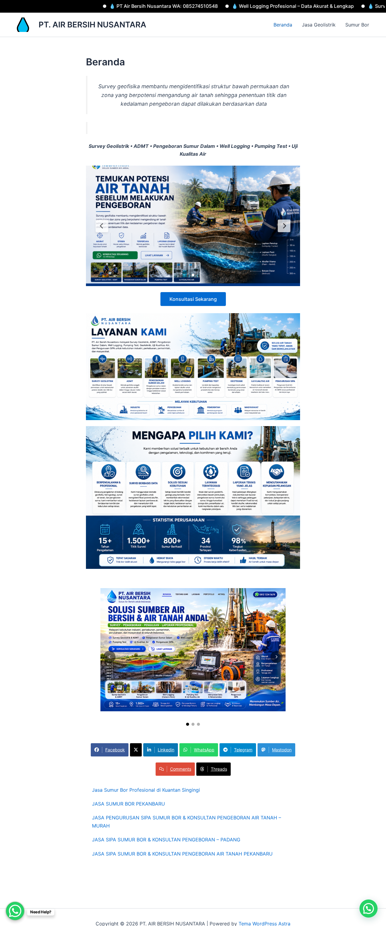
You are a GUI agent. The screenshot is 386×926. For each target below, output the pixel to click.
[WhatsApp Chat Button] (15, 911)
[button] (368, 908)
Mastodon (282, 749)
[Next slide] (277, 657)
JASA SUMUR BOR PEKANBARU (128, 804)
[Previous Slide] (102, 226)
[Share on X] (136, 749)
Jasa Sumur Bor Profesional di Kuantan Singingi (146, 790)
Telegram (243, 749)
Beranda (283, 25)
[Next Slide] (284, 226)
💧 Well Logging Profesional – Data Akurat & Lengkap (243, 6)
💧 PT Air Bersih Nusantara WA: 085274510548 (114, 6)
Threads (219, 769)
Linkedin (166, 749)
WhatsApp (204, 749)
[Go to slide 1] (187, 724)
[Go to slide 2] (193, 724)
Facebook (115, 749)
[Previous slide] (109, 657)
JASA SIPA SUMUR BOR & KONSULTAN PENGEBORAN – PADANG (166, 840)
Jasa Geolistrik (319, 25)
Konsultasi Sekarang (193, 299)
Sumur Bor (357, 25)
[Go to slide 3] (198, 724)
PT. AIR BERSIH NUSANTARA (92, 24)
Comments (180, 769)
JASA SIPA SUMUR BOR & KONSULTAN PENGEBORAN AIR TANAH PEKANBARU (182, 854)
